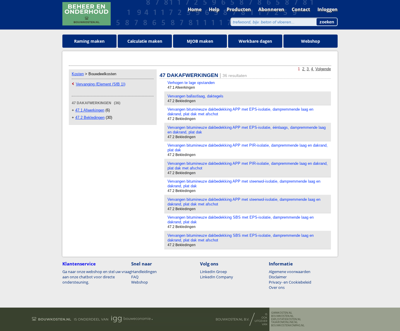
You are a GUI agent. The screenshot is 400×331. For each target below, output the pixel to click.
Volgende (323, 69)
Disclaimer (278, 276)
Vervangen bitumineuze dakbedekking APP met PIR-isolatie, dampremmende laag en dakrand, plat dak (247, 147)
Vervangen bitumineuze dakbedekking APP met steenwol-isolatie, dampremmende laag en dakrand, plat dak (243, 183)
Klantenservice (79, 264)
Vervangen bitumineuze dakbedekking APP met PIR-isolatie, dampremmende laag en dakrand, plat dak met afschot (247, 165)
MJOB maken (200, 41)
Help (214, 9)
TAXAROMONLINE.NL (284, 322)
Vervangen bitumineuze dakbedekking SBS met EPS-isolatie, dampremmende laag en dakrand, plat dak (240, 219)
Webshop (310, 41)
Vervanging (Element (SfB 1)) (100, 84)
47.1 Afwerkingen (89, 110)
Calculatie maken (144, 41)
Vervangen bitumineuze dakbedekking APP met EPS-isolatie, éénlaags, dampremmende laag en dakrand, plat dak (246, 129)
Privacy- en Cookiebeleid (290, 282)
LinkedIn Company (216, 276)
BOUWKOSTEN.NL (282, 316)
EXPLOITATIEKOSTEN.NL (286, 319)
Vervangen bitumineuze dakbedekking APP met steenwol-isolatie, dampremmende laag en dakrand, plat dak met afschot (243, 201)
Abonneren (271, 9)
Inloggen (327, 9)
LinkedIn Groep (213, 271)
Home (194, 9)
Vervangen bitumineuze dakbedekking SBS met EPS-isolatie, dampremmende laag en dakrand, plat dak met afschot (240, 237)
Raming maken (89, 41)
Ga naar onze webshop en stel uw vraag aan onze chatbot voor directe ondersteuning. (96, 277)
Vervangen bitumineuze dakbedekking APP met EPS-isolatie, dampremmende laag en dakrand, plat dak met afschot (240, 111)
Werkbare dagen (255, 41)
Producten (239, 9)
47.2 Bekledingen (90, 117)
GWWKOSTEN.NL (281, 313)
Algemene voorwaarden (289, 271)
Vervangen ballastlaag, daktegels (195, 96)
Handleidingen (144, 271)
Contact (301, 9)
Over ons (277, 287)
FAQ (135, 276)
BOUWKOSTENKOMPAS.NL (288, 325)
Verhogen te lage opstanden (191, 82)
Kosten (78, 74)
